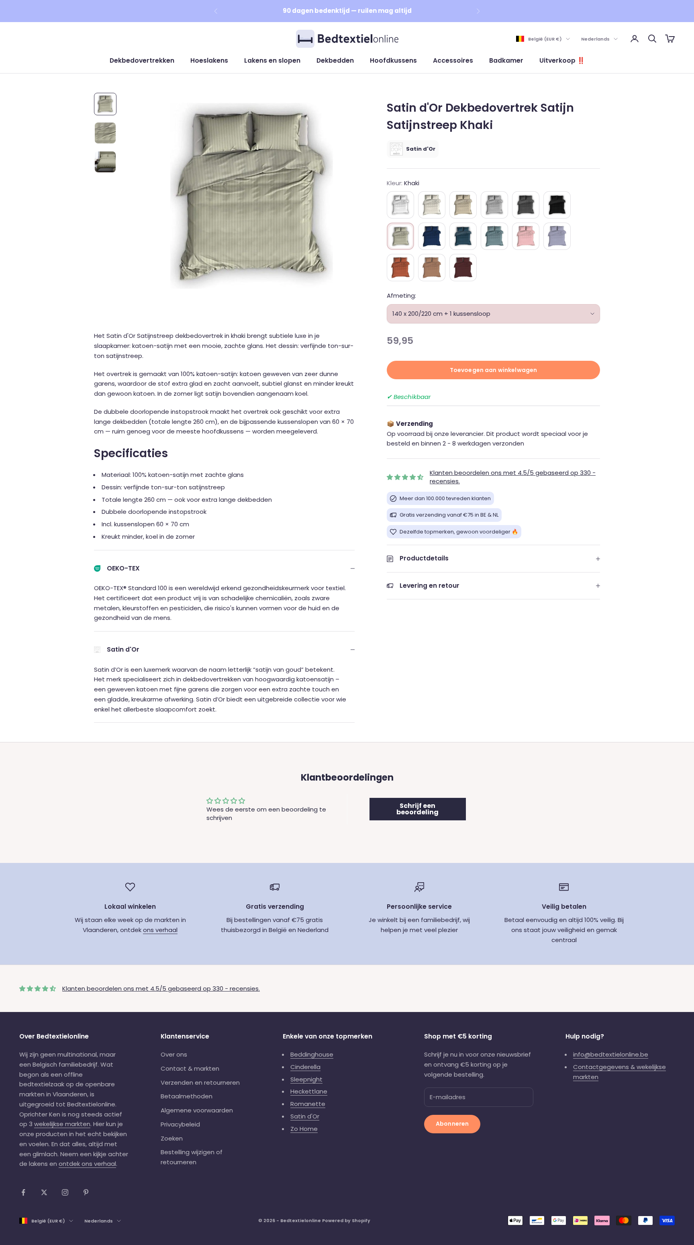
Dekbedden (335, 60)
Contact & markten (190, 1068)
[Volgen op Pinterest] (86, 1192)
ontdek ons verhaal (87, 1163)
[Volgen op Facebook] (23, 1192)
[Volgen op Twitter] (44, 1192)
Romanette (307, 1104)
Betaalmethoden (186, 1096)
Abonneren (452, 1124)
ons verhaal (160, 930)
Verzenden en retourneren (200, 1082)
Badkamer (506, 60)
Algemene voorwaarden (197, 1110)
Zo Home (304, 1128)
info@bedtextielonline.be (610, 1054)
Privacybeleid (180, 1124)
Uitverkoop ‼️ (562, 60)
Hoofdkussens (393, 60)
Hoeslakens (209, 60)
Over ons (174, 1054)
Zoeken (172, 1138)
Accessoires (453, 60)
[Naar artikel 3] (105, 162)
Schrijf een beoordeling (417, 809)
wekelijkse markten (62, 1124)
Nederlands (595, 39)
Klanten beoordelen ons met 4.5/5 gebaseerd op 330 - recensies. (161, 988)
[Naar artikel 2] (105, 133)
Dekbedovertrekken (142, 60)
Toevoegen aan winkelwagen (493, 370)
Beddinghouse (311, 1054)
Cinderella (305, 1067)
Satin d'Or (304, 1116)
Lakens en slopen (272, 60)
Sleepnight (306, 1079)
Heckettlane (308, 1091)
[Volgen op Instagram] (65, 1192)
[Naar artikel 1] (105, 104)
